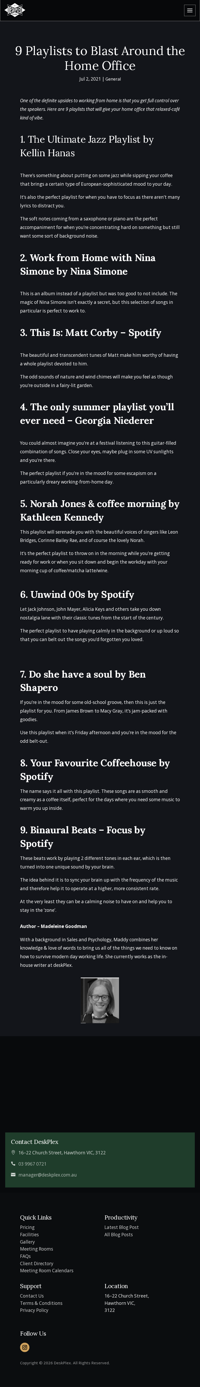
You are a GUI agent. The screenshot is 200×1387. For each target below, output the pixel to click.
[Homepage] (14, 10)
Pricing (27, 1227)
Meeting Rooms (36, 1249)
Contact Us (32, 1296)
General (113, 79)
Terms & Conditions (41, 1303)
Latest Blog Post (121, 1227)
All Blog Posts (118, 1235)
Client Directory (36, 1264)
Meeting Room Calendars (47, 1271)
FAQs (25, 1256)
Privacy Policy (34, 1310)
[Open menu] (190, 10)
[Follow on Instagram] (24, 1347)
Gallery (27, 1242)
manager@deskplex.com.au (47, 1175)
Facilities (29, 1235)
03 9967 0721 (32, 1164)
